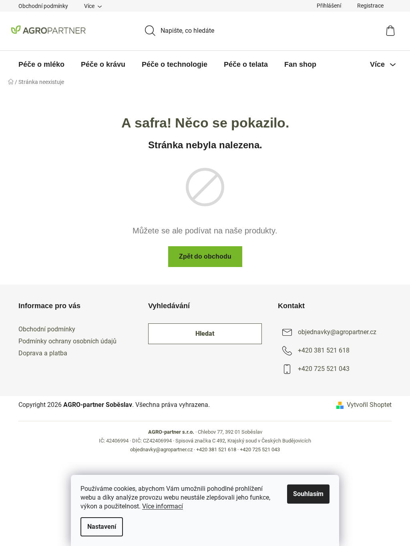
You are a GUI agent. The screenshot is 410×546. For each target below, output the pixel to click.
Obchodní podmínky (43, 6)
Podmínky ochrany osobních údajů (67, 341)
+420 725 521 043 (324, 369)
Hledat (205, 333)
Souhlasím (308, 494)
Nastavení (101, 526)
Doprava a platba (42, 353)
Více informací (162, 506)
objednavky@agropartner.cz (337, 332)
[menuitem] (41, 64)
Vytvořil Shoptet (369, 405)
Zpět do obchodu (205, 256)
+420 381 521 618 (324, 350)
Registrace (370, 5)
